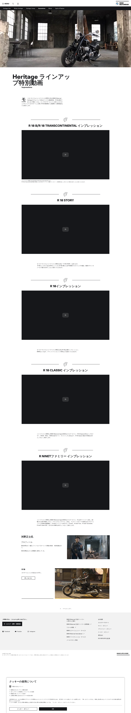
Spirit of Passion (59, 8)
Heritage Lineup (30, 8)
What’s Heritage (18, 8)
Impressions (41, 8)
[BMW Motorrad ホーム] (122, 3)
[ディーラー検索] (18, 3)
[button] (5, 4)
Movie (50, 8)
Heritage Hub (7, 8)
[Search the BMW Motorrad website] (13, 3)
